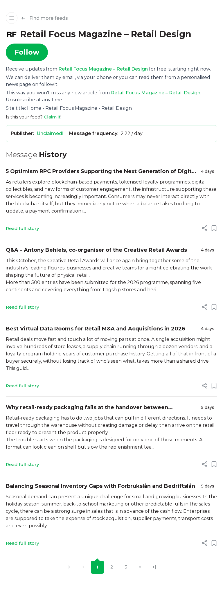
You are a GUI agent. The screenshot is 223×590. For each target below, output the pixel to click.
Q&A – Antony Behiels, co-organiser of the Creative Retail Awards (96, 250)
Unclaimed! (50, 133)
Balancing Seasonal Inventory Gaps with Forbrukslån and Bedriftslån (100, 486)
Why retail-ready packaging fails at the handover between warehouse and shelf (87, 407)
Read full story (22, 228)
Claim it (52, 117)
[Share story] (205, 228)
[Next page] (140, 567)
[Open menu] (11, 18)
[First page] (68, 567)
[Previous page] (83, 567)
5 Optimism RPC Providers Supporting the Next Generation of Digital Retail (101, 171)
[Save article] (214, 228)
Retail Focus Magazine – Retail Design (103, 69)
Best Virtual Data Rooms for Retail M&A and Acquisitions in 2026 (95, 328)
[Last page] (154, 567)
